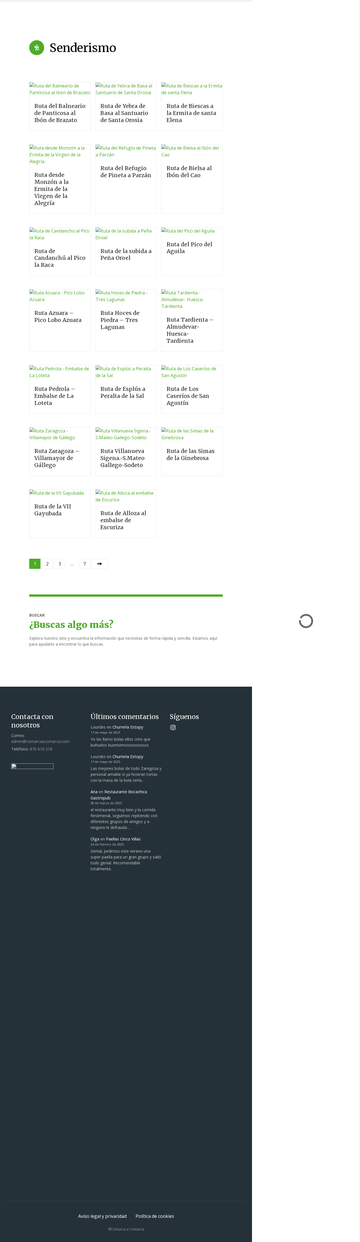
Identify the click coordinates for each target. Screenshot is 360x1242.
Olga (95, 839)
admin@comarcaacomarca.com (40, 741)
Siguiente (99, 564)
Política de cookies (155, 1216)
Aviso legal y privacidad (102, 1216)
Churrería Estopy (127, 727)
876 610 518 (41, 749)
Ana (94, 791)
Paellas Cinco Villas (123, 839)
